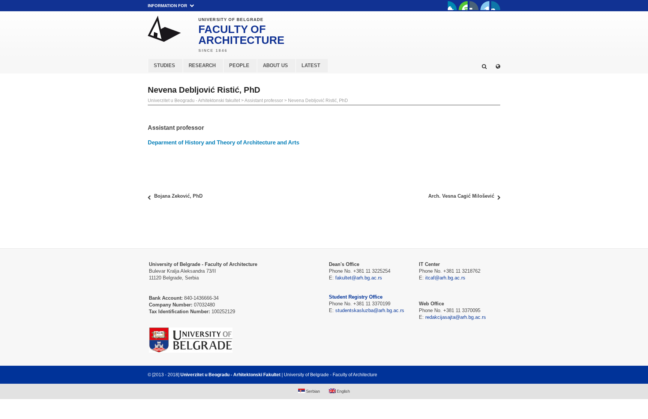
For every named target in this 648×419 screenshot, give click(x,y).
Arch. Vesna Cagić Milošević (461, 196)
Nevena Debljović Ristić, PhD (318, 100)
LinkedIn (484, 5)
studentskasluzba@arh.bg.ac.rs (369, 310)
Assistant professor (263, 100)
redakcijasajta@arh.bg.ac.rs (455, 317)
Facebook (452, 5)
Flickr (474, 5)
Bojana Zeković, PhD (178, 196)
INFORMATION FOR (167, 5)
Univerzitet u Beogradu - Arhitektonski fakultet (194, 100)
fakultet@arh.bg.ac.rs (358, 278)
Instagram (495, 5)
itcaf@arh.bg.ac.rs (445, 278)
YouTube (463, 5)
